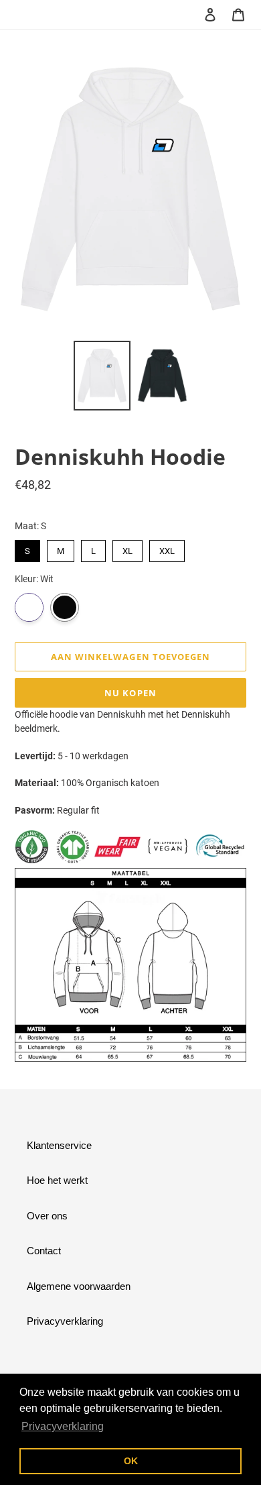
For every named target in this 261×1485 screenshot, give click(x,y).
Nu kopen (130, 693)
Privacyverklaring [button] (62, 1426)
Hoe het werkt (57, 1180)
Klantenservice (59, 1145)
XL (127, 548)
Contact (44, 1250)
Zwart (64, 607)
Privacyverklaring (65, 1321)
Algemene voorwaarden (78, 1286)
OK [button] (131, 1460)
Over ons (47, 1215)
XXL (167, 548)
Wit (29, 607)
